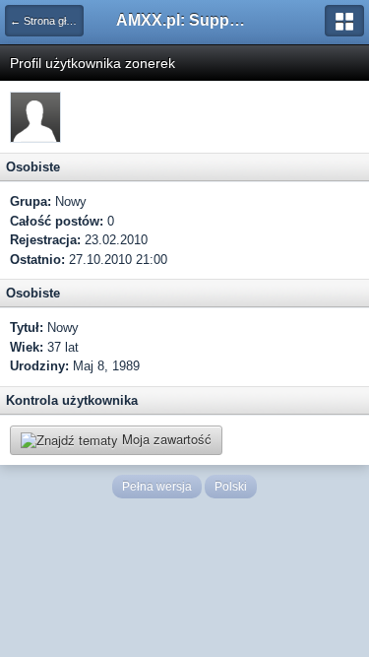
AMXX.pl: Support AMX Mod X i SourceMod (185, 20)
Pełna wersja (157, 486)
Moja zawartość (165, 438)
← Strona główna (47, 21)
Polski (231, 486)
